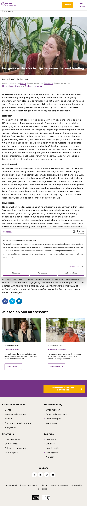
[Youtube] (52, 474)
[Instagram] (46, 474)
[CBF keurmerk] (46, 497)
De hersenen (11, 444)
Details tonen (74, 266)
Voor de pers (11, 453)
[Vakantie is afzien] (65, 330)
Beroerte (48, 83)
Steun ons (51, 439)
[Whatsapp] (26, 300)
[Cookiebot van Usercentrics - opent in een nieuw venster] (74, 232)
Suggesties (10, 428)
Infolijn (8, 419)
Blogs (23, 83)
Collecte (50, 444)
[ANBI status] (36, 497)
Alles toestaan (71, 273)
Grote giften (52, 453)
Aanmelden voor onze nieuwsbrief (63, 389)
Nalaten (50, 457)
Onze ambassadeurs (56, 414)
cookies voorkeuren (59, 485)
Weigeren (16, 273)
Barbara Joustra (33, 86)
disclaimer (33, 485)
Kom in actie (52, 448)
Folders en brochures (15, 448)
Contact (9, 410)
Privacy (43, 485)
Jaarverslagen (53, 419)
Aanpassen (42, 273)
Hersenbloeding (10, 86)
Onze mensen (53, 410)
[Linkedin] (40, 474)
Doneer (67, 5)
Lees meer (12, 367)
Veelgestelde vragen (15, 414)
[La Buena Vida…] (21, 330)
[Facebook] (5, 301)
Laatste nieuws (12, 439)
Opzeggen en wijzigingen (18, 423)
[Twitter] (12, 301)
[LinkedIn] (19, 301)
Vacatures (51, 423)
